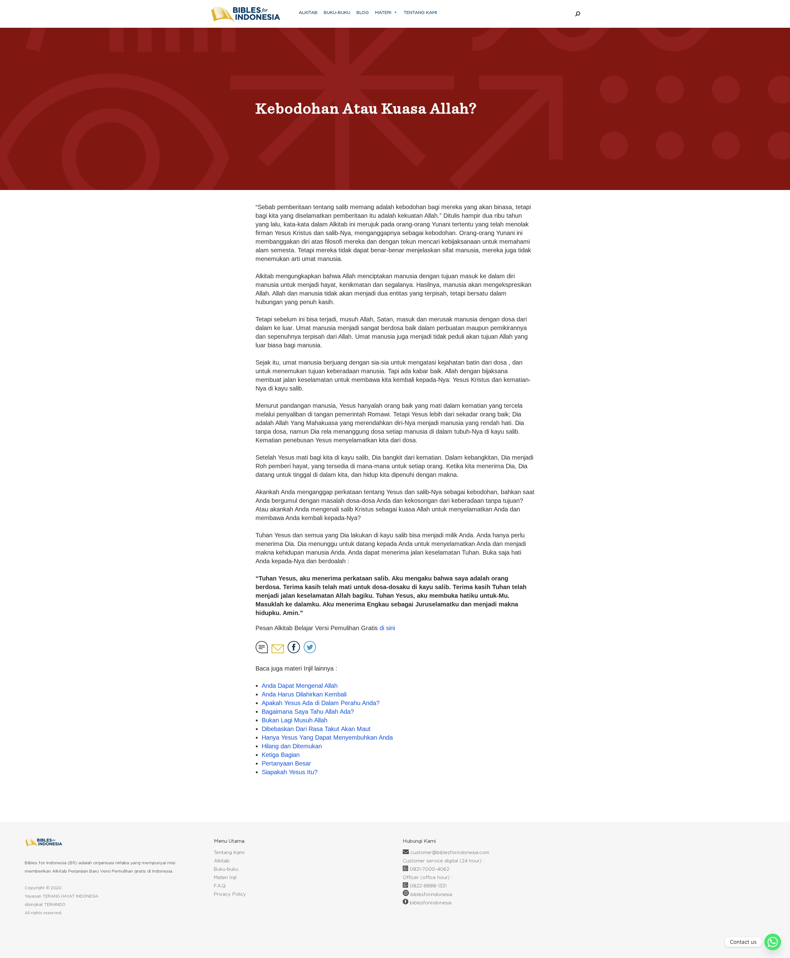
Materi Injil (225, 877)
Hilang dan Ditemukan (292, 746)
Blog (362, 12)
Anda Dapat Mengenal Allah (300, 685)
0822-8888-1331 (428, 885)
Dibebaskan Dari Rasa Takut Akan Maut (316, 728)
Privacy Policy (230, 894)
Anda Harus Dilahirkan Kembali (304, 694)
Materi (383, 12)
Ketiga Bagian (281, 754)
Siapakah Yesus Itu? (290, 772)
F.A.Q (220, 885)
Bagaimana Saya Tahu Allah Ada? (308, 711)
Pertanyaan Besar (286, 763)
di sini (387, 628)
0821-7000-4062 (429, 869)
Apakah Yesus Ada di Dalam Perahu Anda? (321, 703)
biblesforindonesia (431, 894)
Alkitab (308, 12)
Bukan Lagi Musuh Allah (294, 720)
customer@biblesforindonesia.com (449, 852)
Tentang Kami (420, 12)
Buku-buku (337, 12)
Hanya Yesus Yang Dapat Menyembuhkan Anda (327, 737)
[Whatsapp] (772, 942)
